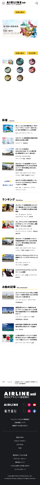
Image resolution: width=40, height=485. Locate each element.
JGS (31, 229)
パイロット (18, 175)
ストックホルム (19, 265)
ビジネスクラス (33, 275)
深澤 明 (21, 329)
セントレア (24, 300)
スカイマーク (18, 143)
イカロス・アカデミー (20, 441)
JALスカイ (29, 214)
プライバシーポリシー (20, 459)
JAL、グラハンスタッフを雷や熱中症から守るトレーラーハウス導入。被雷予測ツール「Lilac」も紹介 (26, 224)
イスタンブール (26, 262)
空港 (32, 342)
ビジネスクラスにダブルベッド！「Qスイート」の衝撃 (26, 271)
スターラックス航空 (20, 158)
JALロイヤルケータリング (21, 216)
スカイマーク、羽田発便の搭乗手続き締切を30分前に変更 (26, 139)
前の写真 (8, 53)
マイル (24, 189)
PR (20, 300)
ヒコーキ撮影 (30, 316)
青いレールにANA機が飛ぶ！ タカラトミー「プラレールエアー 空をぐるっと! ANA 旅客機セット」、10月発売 (26, 128)
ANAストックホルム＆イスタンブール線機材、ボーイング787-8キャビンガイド (26, 257)
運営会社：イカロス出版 (20, 455)
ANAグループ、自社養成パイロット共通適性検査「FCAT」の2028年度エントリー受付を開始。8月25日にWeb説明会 (26, 167)
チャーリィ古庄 (23, 316)
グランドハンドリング (20, 231)
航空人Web (20, 437)
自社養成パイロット (30, 175)
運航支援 (17, 233)
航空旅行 (26, 265)
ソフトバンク (18, 189)
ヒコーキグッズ (22, 133)
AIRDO (17, 173)
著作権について (20, 462)
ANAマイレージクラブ (29, 187)
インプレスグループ (20, 469)
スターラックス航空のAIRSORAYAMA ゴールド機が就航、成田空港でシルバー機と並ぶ (25, 151)
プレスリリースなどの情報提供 (20, 419)
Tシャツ (20, 342)
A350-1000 (18, 156)
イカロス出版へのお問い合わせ (19, 466)
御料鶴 (31, 216)
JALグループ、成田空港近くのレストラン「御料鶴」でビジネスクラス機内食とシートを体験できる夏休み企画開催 (26, 208)
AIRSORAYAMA (26, 156)
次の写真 (32, 53)
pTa (16, 342)
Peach (34, 173)
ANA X (21, 187)
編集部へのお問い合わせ (20, 426)
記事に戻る (20, 12)
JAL (16, 214)
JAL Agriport (22, 214)
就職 (22, 175)
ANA (16, 133)
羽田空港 (25, 143)
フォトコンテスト (32, 300)
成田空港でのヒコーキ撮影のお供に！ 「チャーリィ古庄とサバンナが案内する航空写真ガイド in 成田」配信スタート (26, 310)
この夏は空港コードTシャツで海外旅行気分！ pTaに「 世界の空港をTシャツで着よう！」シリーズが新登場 (26, 337)
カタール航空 (24, 275)
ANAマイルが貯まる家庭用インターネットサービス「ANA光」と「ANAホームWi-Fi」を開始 (26, 182)
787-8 (17, 262)
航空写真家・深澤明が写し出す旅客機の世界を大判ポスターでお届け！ (26, 325)
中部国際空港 (19, 302)
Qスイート (18, 275)
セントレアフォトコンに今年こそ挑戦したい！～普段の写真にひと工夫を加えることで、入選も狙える (26, 295)
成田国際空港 (19, 319)
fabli (16, 329)
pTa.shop (20, 444)
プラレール (30, 133)
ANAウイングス (27, 173)
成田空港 (28, 158)
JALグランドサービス (23, 229)
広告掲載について (20, 422)
